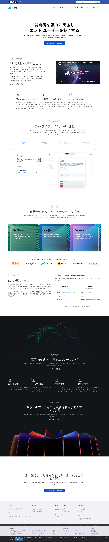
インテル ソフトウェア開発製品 (17, 530)
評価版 (80, 511)
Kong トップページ (15, 509)
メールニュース (79, 531)
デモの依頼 (81, 509)
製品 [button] (61, 8)
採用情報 (93, 535)
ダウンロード (66, 531)
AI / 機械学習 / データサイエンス (17, 535)
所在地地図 (93, 531)
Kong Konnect (36, 509)
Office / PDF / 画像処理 (15, 531)
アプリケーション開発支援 (16, 533)
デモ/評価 (75, 8)
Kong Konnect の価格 (84, 519)
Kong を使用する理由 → (17, 84)
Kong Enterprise (37, 511)
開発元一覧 (56, 531)
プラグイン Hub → (54, 420)
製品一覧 (55, 530)
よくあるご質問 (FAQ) (62, 511)
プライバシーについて (90, 537)
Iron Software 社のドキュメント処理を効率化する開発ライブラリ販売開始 (79, 525)
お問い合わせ (66, 530)
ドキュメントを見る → (54, 369)
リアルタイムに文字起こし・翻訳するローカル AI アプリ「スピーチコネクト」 (35, 525)
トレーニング (18, 294)
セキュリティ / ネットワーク (38, 533)
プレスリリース (94, 533)
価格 (81, 8)
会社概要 (93, 530)
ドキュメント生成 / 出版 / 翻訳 (39, 530)
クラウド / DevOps (36, 535)
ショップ (65, 533)
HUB (68, 8)
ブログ (57, 517)
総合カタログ (56, 533)
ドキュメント (59, 514)
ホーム (55, 8)
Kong (15, 8)
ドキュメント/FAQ (92, 8)
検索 (97, 2)
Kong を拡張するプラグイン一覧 (19, 516)
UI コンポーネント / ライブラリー (39, 531)
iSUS (54, 535)
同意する (19, 539)
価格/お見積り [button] (60, 43)
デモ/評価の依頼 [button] (49, 43)
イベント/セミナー (79, 533)
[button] (21, 2)
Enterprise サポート (61, 509)
